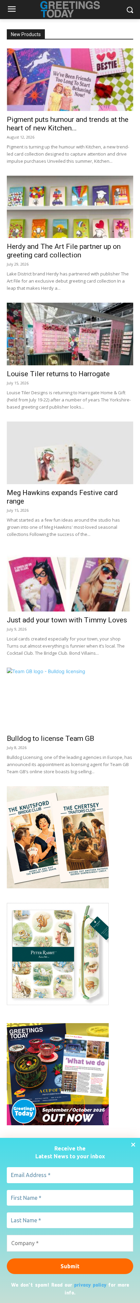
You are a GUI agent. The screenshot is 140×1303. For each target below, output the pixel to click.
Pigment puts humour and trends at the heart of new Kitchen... (67, 123)
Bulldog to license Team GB (50, 738)
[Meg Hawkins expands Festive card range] (70, 453)
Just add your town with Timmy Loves (67, 620)
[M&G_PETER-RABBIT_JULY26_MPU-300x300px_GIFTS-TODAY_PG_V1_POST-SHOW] (58, 1003)
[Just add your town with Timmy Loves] (70, 580)
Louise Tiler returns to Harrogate (58, 374)
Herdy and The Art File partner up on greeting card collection (64, 250)
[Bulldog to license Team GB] (70, 699)
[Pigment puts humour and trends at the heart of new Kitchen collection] (70, 79)
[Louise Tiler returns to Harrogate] (70, 334)
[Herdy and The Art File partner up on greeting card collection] (70, 207)
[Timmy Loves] (58, 886)
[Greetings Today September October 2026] (58, 1123)
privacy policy (90, 1284)
